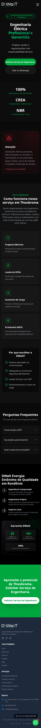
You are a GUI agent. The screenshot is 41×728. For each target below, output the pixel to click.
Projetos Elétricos (8, 689)
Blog (3, 662)
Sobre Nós (5, 652)
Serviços (4, 655)
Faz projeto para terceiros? (16, 440)
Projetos (4, 659)
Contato (4, 665)
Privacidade (27, 724)
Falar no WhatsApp (20, 70)
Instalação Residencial (9, 676)
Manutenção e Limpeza (10, 686)
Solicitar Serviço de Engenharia (20, 62)
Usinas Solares (7, 683)
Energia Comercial (8, 679)
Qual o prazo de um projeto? (17, 449)
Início (4, 648)
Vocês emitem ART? (13, 430)
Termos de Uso (15, 724)
